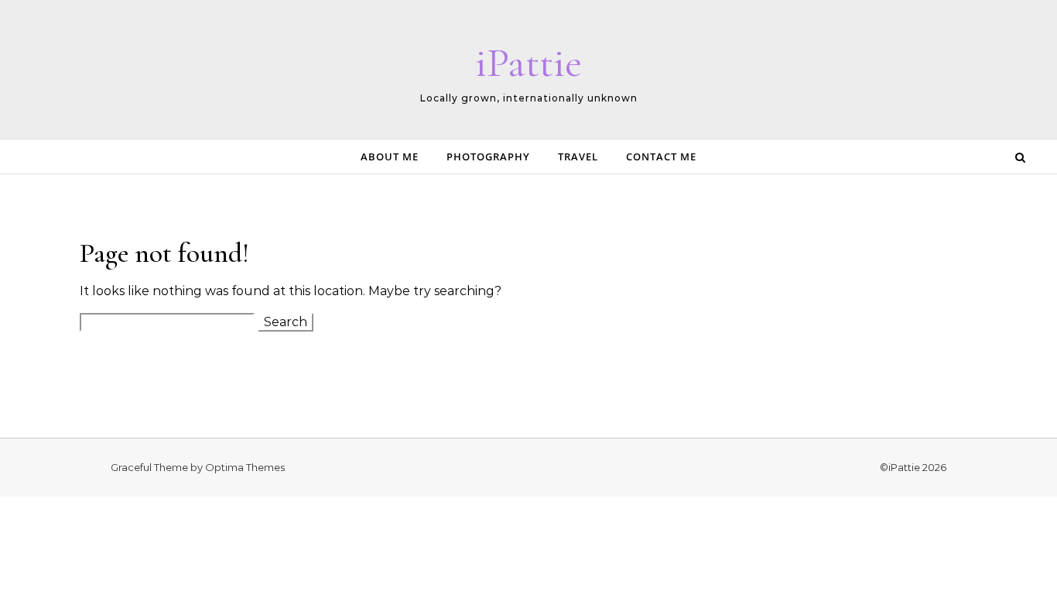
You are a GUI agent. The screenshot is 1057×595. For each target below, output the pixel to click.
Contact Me (661, 156)
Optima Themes (245, 467)
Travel (578, 156)
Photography (488, 156)
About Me (390, 156)
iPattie (528, 62)
